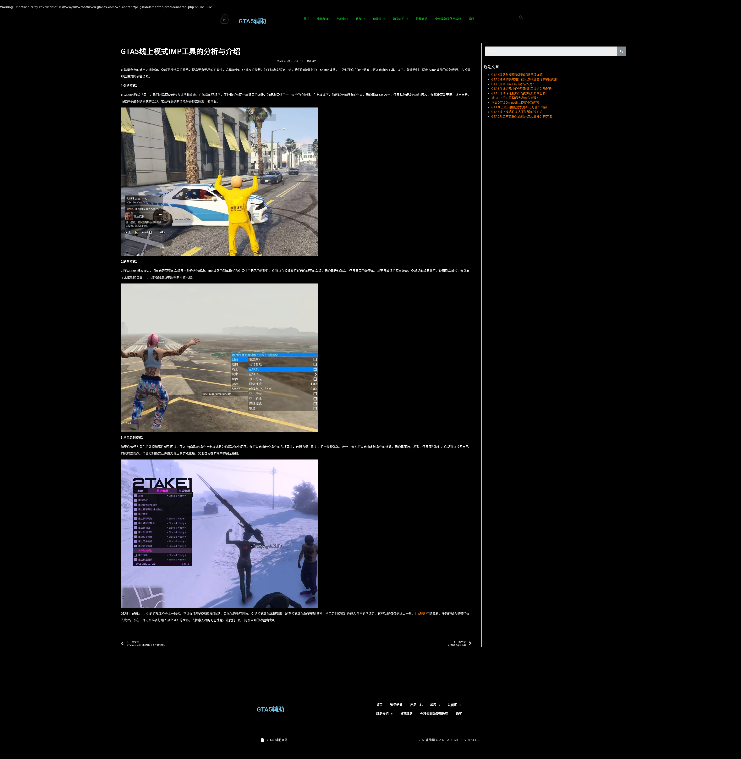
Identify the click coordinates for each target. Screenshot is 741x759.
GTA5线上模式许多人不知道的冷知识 (517, 112)
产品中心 (342, 19)
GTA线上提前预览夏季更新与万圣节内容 (519, 107)
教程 (358, 19)
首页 (306, 19)
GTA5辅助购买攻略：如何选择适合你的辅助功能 (524, 79)
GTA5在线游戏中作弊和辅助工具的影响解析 (521, 89)
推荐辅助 (421, 19)
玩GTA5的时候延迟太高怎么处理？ (515, 98)
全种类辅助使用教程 (448, 19)
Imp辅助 (420, 613)
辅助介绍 (398, 19)
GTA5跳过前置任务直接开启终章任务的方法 (521, 116)
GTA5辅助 (252, 21)
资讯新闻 (323, 19)
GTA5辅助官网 (277, 740)
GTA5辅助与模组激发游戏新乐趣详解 (517, 75)
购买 (472, 19)
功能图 (377, 19)
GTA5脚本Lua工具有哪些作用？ (513, 84)
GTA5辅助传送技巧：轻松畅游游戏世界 (518, 93)
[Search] (621, 51)
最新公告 (312, 60)
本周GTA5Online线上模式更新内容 (515, 102)
